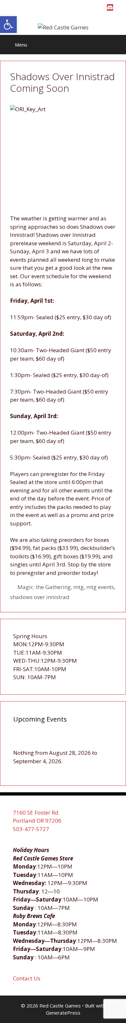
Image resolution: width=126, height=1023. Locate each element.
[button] (8, 24)
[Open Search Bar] (116, 44)
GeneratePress (63, 1012)
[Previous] (23, 741)
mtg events (100, 587)
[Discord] (110, 7)
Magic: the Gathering (44, 587)
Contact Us (26, 978)
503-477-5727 (31, 829)
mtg (78, 587)
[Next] (103, 741)
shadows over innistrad (39, 597)
